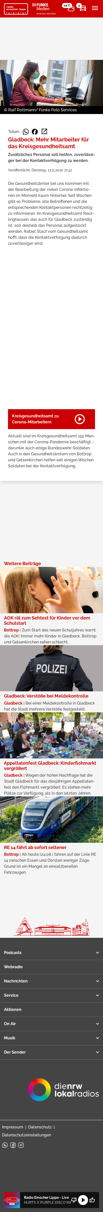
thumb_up (92, 1200)
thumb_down (74, 1200)
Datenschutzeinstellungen (26, 1135)
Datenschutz (40, 1127)
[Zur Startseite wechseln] (16, 9)
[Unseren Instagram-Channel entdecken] (21, 1145)
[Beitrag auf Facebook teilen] (35, 132)
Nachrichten (16, 981)
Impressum (12, 1127)
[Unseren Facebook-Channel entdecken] (13, 1145)
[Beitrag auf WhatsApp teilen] (26, 132)
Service (11, 995)
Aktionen (13, 1009)
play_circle (83, 1200)
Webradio (13, 967)
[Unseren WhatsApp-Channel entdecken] (5, 1145)
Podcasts (13, 952)
